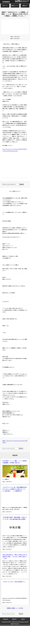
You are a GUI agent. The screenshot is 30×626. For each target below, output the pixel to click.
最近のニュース (15, 5)
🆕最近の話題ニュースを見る (15, 608)
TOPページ (5, 5)
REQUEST (5, 619)
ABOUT (23, 619)
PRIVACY (14, 619)
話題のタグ (25, 5)
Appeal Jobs (24, 621)
